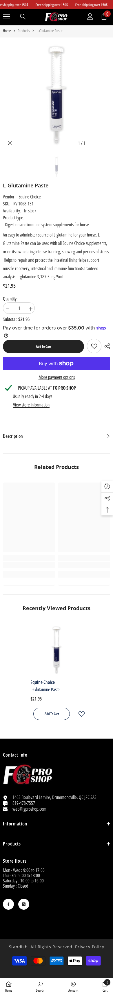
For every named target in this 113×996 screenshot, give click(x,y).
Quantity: (10, 298)
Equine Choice (30, 197)
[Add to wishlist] (79, 714)
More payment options (57, 377)
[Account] (90, 16)
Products (24, 30)
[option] (56, 94)
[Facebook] (8, 904)
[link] (94, 346)
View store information (31, 405)
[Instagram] (23, 904)
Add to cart (43, 346)
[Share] (105, 346)
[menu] (6, 16)
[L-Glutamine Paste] (56, 650)
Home (7, 30)
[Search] (22, 16)
